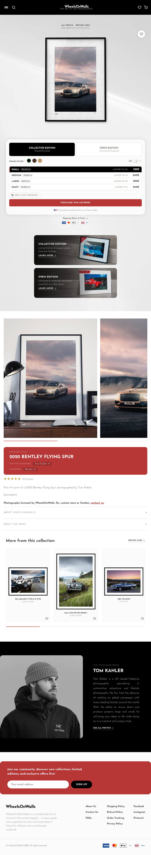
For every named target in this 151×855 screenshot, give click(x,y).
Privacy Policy (115, 824)
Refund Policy (115, 812)
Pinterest (139, 818)
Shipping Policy (116, 806)
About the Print (15, 524)
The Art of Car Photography (76, 9)
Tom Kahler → (42, 464)
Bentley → (30, 469)
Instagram (139, 812)
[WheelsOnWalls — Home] (77, 6)
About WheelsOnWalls (20, 512)
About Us (91, 806)
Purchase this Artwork (75, 203)
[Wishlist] (139, 7)
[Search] (13, 7)
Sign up (81, 784)
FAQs (89, 818)
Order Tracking (115, 818)
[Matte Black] (29, 161)
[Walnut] (34, 161)
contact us (97, 503)
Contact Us (92, 812)
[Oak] (40, 161)
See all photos (102, 728)
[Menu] (6, 7)
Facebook (139, 806)
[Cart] (146, 7)
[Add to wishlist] (141, 34)
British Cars (135, 540)
